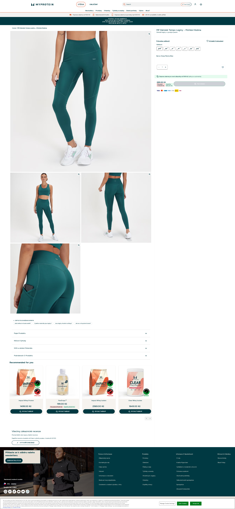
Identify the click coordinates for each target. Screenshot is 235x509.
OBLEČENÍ (93, 4)
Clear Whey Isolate (135, 400)
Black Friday (221, 462)
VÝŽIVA (81, 4)
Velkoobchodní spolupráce (185, 480)
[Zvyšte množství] (165, 67)
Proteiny (99, 10)
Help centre (103, 467)
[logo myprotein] (42, 4)
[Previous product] (146, 418)
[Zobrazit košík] (201, 4)
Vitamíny (107, 10)
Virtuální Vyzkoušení (216, 41)
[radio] (159, 49)
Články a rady (147, 467)
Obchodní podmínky (183, 475)
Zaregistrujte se (14, 460)
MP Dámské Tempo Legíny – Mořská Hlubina (32, 28)
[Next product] (150, 418)
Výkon (141, 10)
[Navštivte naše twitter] (23, 491)
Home (14, 28)
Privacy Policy (7, 507)
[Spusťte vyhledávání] (124, 4)
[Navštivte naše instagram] (5, 491)
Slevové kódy (222, 458)
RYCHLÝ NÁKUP (27, 411)
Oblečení (145, 462)
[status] (162, 67)
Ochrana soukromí (182, 471)
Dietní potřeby (131, 10)
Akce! (148, 10)
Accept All (196, 503)
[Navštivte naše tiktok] (14, 491)
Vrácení (101, 471)
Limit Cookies (183, 503)
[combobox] (157, 4)
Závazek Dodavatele (183, 489)
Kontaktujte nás (104, 462)
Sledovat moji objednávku (107, 480)
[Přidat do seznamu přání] (222, 67)
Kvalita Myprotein (182, 462)
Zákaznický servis (104, 458)
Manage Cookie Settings (167, 503)
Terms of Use (16, 507)
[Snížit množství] (159, 67)
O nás (178, 458)
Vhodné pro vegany (149, 475)
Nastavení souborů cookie (13, 479)
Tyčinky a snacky (118, 10)
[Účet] (195, 4)
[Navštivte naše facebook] (10, 491)
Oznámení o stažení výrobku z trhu (110, 484)
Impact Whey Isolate (99, 400)
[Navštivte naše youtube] (19, 491)
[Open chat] (27, 491)
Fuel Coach (187, 4)
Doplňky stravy (147, 484)
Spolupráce (180, 484)
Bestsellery (89, 10)
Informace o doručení (106, 475)
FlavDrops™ (62, 400)
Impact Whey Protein (26, 400)
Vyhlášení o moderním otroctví (186, 467)
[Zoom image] (149, 33)
